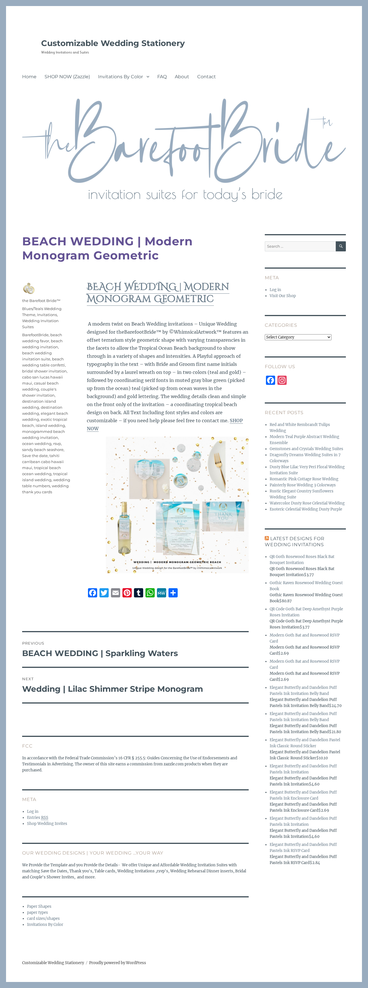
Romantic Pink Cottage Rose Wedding (304, 479)
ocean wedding (36, 443)
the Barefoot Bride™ (41, 300)
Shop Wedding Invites (47, 823)
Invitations (47, 314)
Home (29, 76)
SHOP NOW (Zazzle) (67, 76)
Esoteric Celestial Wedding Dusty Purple (306, 509)
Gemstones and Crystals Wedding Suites (306, 448)
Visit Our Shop (283, 295)
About (182, 76)
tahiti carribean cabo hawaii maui (43, 461)
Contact (206, 76)
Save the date (35, 455)
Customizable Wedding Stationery (113, 43)
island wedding (50, 425)
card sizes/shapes (43, 918)
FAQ (162, 76)
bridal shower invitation (44, 371)
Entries (37, 817)
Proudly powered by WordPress (117, 962)
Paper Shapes (39, 906)
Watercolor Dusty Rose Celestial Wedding (307, 503)
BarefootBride (35, 334)
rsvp (57, 443)
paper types (37, 912)
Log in (33, 811)
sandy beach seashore (43, 449)
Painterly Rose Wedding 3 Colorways (303, 485)
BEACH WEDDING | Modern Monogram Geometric (158, 293)
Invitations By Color (120, 76)
